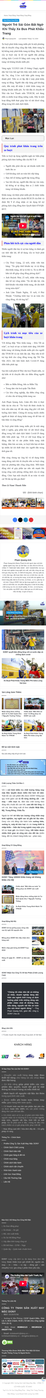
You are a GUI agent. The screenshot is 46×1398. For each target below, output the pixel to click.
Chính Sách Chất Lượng (14, 1147)
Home (5, 15)
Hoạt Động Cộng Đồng (24, 15)
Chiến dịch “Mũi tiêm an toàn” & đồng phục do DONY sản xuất (33, 714)
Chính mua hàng (10, 1159)
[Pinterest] (31, 520)
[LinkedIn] (25, 520)
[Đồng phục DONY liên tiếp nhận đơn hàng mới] (38, 941)
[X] (20, 520)
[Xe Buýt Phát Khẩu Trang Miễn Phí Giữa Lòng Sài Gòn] (34, 725)
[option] (23, 613)
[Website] (20, 595)
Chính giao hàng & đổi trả (14, 1155)
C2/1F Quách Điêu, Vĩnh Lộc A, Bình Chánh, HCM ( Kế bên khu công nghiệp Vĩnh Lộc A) (23, 1320)
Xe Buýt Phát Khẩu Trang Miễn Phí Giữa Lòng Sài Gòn (33, 735)
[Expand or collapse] (41, 138)
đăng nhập (11, 754)
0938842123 (22, 1327)
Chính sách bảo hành (12, 1163)
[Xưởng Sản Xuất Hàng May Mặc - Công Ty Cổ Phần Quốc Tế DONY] (23, 5)
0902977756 (7, 1329)
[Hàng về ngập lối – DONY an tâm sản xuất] (38, 961)
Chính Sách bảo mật (12, 1151)
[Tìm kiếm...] (43, 6)
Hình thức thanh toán (12, 1170)
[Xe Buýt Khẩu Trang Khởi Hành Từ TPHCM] (12, 725)
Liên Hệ (7, 1182)
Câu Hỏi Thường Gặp (13, 1178)
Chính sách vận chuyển (13, 1166)
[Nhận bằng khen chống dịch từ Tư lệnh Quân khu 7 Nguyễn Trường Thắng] (12, 704)
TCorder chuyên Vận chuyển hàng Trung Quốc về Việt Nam (22, 1035)
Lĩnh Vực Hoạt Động (12, 1174)
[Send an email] (16, 39)
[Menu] (3, 6)
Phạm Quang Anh (10, 39)
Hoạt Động (12, 15)
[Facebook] (15, 520)
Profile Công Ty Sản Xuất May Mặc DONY (21, 1143)
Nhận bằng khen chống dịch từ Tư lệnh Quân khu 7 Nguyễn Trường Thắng (12, 714)
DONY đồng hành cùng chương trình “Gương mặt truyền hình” (22, 617)
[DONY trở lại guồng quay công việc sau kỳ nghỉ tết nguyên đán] (38, 931)
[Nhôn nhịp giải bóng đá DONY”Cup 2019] (38, 951)
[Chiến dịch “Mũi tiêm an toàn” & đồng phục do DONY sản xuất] (34, 704)
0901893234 (37, 1327)
